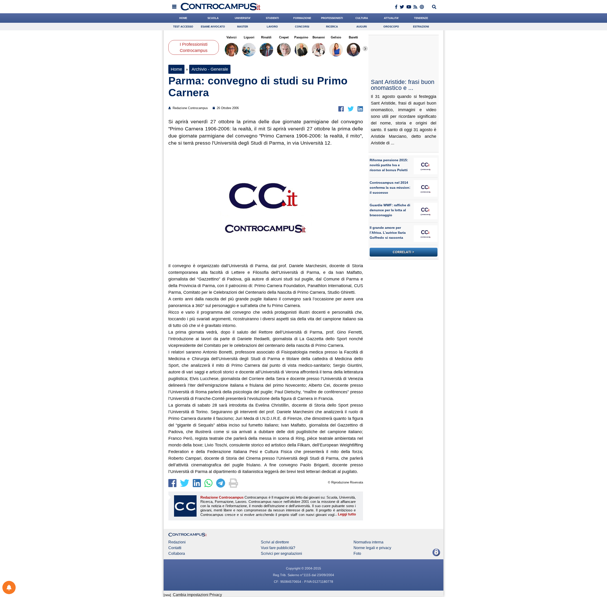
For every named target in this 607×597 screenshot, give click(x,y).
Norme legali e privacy (372, 548)
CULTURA (361, 18)
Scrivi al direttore (275, 542)
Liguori (249, 37)
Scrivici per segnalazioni (281, 554)
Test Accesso (183, 26)
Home (176, 69)
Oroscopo (391, 26)
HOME (183, 18)
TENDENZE (421, 18)
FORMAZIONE (302, 18)
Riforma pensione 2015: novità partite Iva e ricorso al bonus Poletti (389, 165)
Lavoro (272, 26)
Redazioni (177, 542)
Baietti (353, 37)
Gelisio (336, 37)
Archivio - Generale (210, 69)
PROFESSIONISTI (332, 18)
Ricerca (332, 26)
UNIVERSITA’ (243, 18)
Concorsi (302, 26)
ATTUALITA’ (391, 18)
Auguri (361, 26)
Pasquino (301, 37)
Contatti (174, 548)
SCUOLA (213, 18)
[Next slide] (365, 48)
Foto (357, 554)
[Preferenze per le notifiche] (9, 587)
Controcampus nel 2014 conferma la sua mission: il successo (390, 187)
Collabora (176, 554)
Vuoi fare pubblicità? (278, 548)
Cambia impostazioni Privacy (197, 595)
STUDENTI (272, 18)
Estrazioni (421, 26)
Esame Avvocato (213, 26)
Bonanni (318, 37)
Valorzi (231, 37)
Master (242, 26)
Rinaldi (266, 37)
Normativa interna (368, 542)
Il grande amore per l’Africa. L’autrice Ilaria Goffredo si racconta (388, 232)
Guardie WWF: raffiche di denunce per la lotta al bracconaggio (390, 210)
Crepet (284, 37)
